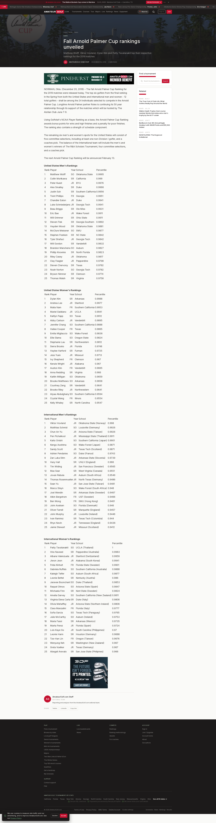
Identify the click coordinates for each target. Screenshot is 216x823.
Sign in (161, 12)
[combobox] (154, 81)
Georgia (86, 799)
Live (103, 12)
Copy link (73, 708)
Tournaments (77, 12)
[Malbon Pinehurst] (89, 78)
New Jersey (120, 799)
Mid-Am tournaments (52, 746)
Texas (62, 799)
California (47, 799)
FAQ (45, 786)
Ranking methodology (118, 732)
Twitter (54, 708)
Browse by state (50, 732)
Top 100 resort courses (52, 763)
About (144, 739)
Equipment (124, 12)
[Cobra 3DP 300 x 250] (89, 672)
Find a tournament (50, 729)
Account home (147, 736)
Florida (55, 799)
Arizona (78, 799)
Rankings (109, 12)
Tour (92, 12)
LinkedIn (64, 708)
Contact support (50, 783)
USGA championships (52, 750)
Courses (86, 12)
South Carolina (108, 799)
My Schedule (49, 774)
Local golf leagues (51, 736)
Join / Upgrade (147, 732)
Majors (97, 12)
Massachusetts (132, 799)
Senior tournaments (51, 739)
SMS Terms (102, 810)
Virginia (143, 799)
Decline (55, 815)
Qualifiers (47, 767)
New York (70, 799)
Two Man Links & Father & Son (55, 756)
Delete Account (114, 810)
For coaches (114, 739)
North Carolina (96, 799)
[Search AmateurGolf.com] (153, 11)
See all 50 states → (160, 799)
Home (66, 32)
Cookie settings (127, 810)
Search (165, 81)
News (116, 12)
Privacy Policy (91, 810)
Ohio (149, 799)
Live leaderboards (83, 729)
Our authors (146, 743)
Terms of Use (79, 810)
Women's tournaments (52, 743)
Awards (112, 736)
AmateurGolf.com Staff (79, 62)
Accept (63, 815)
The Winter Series (50, 760)
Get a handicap (49, 770)
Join (169, 12)
